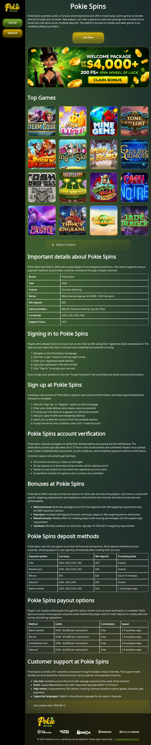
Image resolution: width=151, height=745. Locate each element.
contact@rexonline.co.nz (127, 739)
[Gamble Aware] (129, 733)
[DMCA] (84, 733)
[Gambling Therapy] (64, 733)
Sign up (12, 33)
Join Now (88, 37)
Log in (13, 22)
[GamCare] (105, 733)
